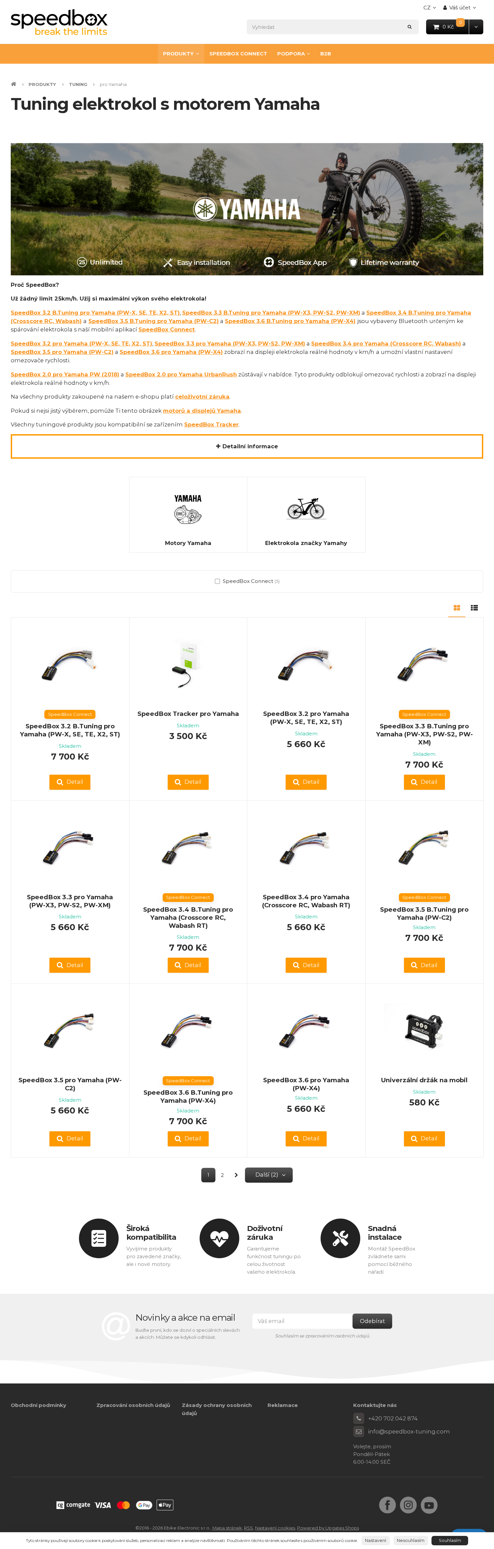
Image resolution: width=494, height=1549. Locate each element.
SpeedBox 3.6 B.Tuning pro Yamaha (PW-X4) (290, 321)
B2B (325, 53)
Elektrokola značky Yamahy (306, 543)
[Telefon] (359, 1418)
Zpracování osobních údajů (133, 1405)
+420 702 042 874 (393, 1418)
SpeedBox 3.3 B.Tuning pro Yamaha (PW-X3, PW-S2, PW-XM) (271, 312)
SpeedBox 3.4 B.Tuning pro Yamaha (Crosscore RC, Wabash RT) (188, 917)
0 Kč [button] (456, 26)
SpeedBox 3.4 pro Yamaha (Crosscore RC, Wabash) (386, 343)
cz (431, 9)
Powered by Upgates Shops (328, 1528)
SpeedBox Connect (166, 329)
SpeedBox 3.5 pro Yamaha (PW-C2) (62, 352)
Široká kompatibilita (151, 1233)
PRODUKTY (178, 53)
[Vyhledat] (410, 26)
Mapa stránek (227, 1528)
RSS (248, 1528)
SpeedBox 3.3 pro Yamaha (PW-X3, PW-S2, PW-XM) (230, 343)
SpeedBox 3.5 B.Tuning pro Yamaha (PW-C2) (153, 321)
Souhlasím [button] (450, 1540)
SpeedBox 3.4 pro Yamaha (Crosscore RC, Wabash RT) (306, 901)
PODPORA (291, 53)
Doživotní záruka (264, 1233)
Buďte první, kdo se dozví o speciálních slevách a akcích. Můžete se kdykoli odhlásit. (187, 1333)
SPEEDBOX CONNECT (238, 53)
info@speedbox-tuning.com (409, 1431)
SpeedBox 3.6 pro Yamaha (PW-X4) (171, 352)
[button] (476, 26)
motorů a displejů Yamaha (202, 410)
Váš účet (459, 7)
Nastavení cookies (275, 1528)
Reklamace (282, 1405)
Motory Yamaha (188, 543)
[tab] (456, 607)
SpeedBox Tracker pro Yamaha (188, 714)
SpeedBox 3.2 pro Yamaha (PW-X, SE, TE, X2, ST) (306, 718)
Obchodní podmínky (38, 1405)
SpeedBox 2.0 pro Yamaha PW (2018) (65, 374)
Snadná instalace (385, 1233)
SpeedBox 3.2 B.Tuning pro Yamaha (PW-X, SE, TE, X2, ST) (70, 730)
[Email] (359, 1431)
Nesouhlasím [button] (410, 1540)
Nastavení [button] (375, 1540)
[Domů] (59, 22)
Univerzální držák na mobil (424, 1080)
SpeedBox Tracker (211, 424)
